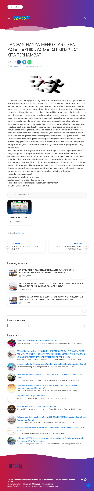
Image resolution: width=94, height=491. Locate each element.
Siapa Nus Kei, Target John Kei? (31, 395)
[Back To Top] (88, 485)
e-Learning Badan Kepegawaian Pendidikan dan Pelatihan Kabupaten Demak (51, 364)
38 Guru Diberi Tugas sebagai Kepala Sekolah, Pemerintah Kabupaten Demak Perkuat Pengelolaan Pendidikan (47, 271)
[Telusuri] (85, 17)
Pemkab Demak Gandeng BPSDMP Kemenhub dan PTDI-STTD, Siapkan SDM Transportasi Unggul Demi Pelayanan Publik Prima (51, 298)
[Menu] (8, 17)
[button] (19, 62)
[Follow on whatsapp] (85, 479)
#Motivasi (20, 233)
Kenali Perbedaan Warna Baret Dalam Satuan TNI (39, 340)
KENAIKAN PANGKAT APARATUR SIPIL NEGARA (37, 406)
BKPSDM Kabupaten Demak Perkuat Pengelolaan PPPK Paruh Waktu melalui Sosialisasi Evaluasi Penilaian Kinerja (51, 284)
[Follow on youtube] (82, 479)
